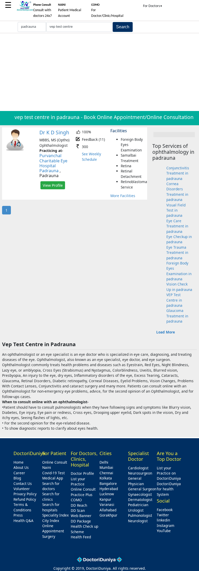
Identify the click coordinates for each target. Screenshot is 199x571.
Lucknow (107, 493)
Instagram (165, 525)
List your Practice (78, 481)
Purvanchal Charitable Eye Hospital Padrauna (53, 163)
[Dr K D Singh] (15, 149)
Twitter (163, 514)
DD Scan (78, 510)
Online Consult (54, 462)
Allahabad (108, 509)
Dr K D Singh (54, 132)
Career (19, 472)
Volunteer (21, 488)
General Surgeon (142, 488)
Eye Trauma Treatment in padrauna (177, 252)
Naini (46, 467)
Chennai (106, 472)
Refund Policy (24, 499)
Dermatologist (140, 499)
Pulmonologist (140, 515)
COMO (76, 499)
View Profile (53, 185)
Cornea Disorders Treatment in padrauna (177, 191)
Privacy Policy (25, 493)
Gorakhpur (108, 515)
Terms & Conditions (22, 507)
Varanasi (107, 504)
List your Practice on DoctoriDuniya (169, 473)
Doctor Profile (82, 473)
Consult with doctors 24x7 (42, 10)
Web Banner (81, 515)
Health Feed (81, 536)
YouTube (164, 530)
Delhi (104, 462)
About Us (21, 467)
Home (18, 462)
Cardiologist (138, 467)
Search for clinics (51, 496)
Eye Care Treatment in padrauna (177, 226)
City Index (50, 520)
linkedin (163, 520)
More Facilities (122, 195)
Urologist (136, 510)
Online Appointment (53, 528)
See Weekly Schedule (91, 156)
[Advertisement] (99, 72)
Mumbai (106, 467)
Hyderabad (109, 488)
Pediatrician (138, 504)
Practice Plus (82, 494)
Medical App (52, 478)
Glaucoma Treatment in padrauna (177, 316)
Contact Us (22, 483)
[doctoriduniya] (25, 10)
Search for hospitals (51, 507)
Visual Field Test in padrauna (176, 210)
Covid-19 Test (53, 472)
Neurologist (138, 520)
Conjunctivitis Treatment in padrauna (177, 173)
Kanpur (105, 499)
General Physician (136, 481)
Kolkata (106, 478)
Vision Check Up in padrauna (179, 287)
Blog (17, 478)
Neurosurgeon (140, 473)
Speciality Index (55, 515)
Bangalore (108, 483)
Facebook (165, 509)
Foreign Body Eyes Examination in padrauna (178, 271)
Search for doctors (51, 486)
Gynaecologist (140, 494)
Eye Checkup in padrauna (179, 239)
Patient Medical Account (69, 10)
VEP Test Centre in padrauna (174, 300)
